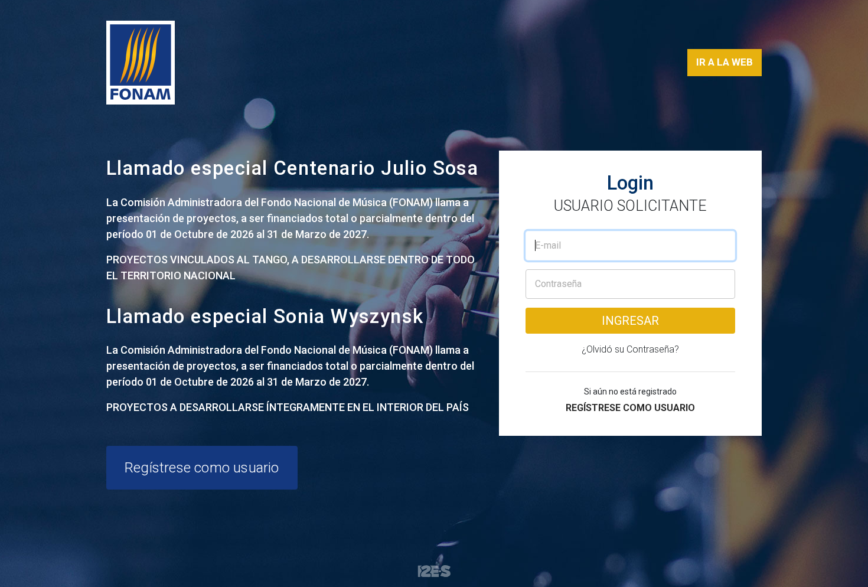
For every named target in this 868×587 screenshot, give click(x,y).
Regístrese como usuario (202, 467)
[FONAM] (140, 63)
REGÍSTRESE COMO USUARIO (630, 407)
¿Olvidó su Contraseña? (630, 349)
